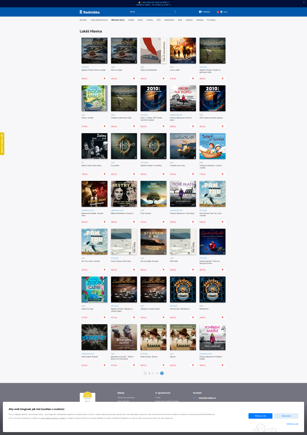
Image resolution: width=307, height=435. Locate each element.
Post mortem (146, 213)
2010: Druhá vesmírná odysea (211, 118)
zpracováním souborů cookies (52, 418)
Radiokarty (169, 20)
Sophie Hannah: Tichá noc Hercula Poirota (210, 262)
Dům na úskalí (116, 70)
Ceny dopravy (123, 401)
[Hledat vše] (175, 12)
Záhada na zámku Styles (150, 309)
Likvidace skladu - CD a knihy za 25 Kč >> (153, 5)
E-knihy (150, 20)
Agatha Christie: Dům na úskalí (93, 70)
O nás (157, 398)
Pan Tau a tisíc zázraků (91, 261)
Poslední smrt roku (177, 165)
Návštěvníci (204, 309)
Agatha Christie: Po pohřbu (151, 165)
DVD (159, 20)
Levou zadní (175, 70)
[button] (206, 11)
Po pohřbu (115, 165)
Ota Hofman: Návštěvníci (180, 309)
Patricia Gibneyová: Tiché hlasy (182, 213)
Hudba (131, 20)
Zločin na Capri (87, 309)
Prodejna (211, 20)
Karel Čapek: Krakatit (90, 357)
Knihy (140, 20)
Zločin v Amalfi (87, 118)
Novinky (83, 20)
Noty (180, 20)
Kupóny (189, 20)
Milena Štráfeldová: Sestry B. (122, 213)
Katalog (199, 20)
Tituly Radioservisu (99, 20)
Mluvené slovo (117, 20)
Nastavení (286, 416)
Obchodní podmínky (126, 398)
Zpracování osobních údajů (167, 401)
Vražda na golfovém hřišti (121, 118)
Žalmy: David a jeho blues (91, 165)
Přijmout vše (260, 416)
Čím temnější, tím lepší (149, 261)
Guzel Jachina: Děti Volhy (121, 261)
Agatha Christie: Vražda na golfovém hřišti (210, 71)
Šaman (173, 357)
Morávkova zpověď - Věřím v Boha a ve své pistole (122, 358)
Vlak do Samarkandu (149, 70)
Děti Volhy (174, 261)
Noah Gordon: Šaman (149, 357)
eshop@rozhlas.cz (207, 398)
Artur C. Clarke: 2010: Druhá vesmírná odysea (151, 119)
